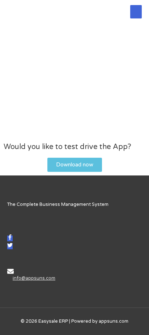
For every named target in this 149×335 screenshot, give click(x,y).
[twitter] (10, 246)
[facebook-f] (10, 238)
